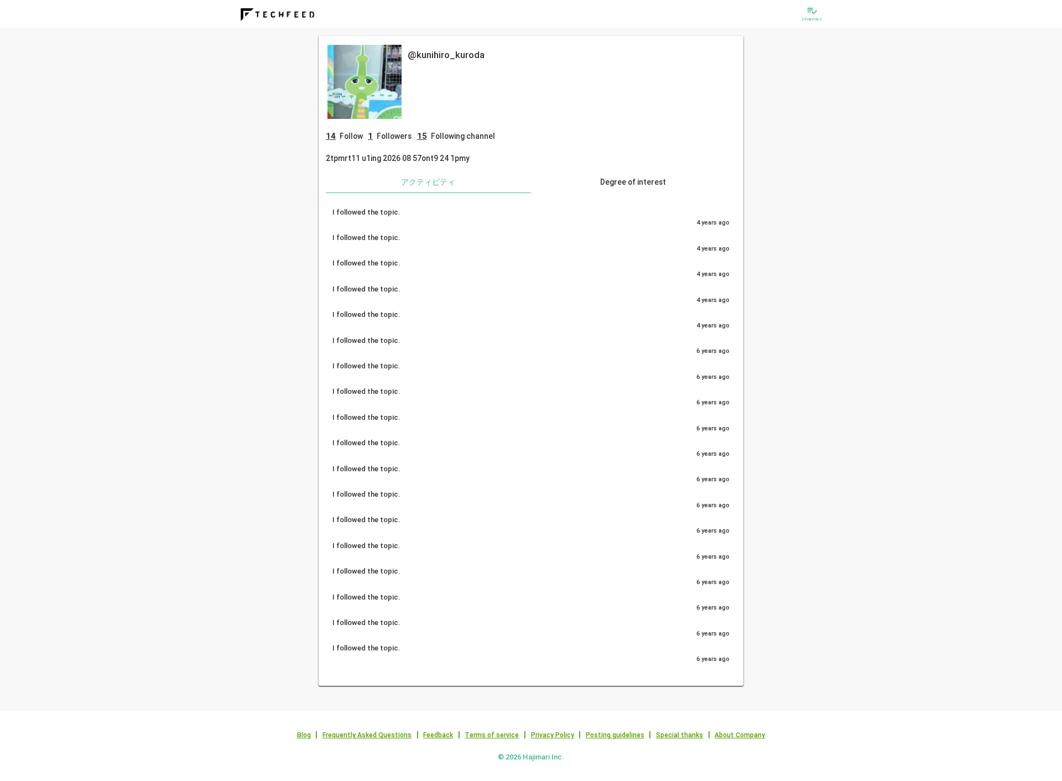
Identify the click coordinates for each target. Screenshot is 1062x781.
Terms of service (492, 735)
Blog (304, 735)
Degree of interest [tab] (633, 182)
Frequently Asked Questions (367, 735)
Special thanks (679, 735)
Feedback (438, 735)
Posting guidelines (615, 735)
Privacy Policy (552, 735)
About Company (740, 735)
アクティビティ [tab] (428, 182)
